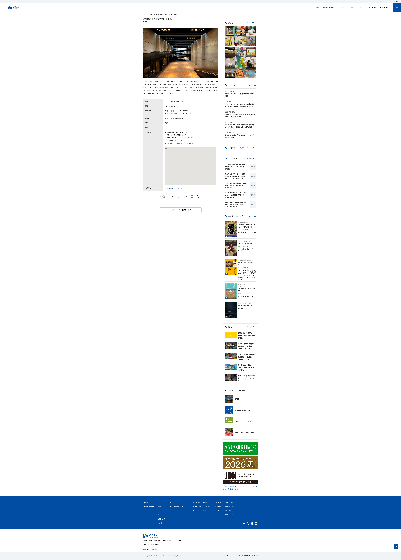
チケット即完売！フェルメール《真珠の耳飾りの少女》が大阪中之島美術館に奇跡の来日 (239, 105)
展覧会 (316, 7)
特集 (352, 7)
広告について (229, 511)
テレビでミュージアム (242, 421)
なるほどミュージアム (200, 511)
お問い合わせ (229, 515)
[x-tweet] (198, 197)
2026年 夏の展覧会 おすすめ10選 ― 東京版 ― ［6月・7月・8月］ (247, 346)
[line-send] (192, 197)
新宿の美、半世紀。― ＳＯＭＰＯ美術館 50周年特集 (246, 335)
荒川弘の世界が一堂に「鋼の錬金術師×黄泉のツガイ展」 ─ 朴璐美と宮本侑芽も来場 (239, 126)
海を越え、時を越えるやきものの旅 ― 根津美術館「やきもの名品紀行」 (240, 115)
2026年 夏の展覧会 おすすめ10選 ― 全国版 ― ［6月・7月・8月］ (247, 357)
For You (217, 511)
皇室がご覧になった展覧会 (244, 432)
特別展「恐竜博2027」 (245, 306)
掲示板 (160, 523)
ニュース (361, 7)
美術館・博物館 (328, 7)
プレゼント (372, 7)
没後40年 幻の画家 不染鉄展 (246, 290)
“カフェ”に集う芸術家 (245, 244)
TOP (144, 14)
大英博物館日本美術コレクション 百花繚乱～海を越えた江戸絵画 (246, 226)
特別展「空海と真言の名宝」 (246, 264)
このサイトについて (231, 502)
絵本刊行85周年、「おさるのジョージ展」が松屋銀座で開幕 (240, 136)
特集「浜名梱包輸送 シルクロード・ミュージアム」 (246, 378)
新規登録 (218, 507)
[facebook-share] (185, 197)
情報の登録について (231, 507)
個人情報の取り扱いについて (248, 556)
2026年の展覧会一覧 (242, 410)
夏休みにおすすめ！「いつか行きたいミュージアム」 (246, 367)
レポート (343, 7)
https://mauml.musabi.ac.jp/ (175, 188)
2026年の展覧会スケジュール (179, 507)
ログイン (218, 502)
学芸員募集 (384, 7)
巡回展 (236, 399)
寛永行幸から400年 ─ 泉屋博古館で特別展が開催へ (240, 95)
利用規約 (226, 556)
